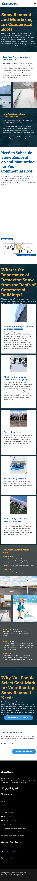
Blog (5, 805)
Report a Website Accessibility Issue (14, 828)
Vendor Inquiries (9, 813)
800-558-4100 (10, 858)
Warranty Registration (10, 809)
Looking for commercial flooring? (13, 832)
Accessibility (7, 824)
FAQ (5, 801)
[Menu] (35, 3)
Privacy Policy (8, 817)
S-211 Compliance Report (11, 820)
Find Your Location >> (12, 852)
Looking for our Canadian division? (14, 836)
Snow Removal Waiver (26, 180)
